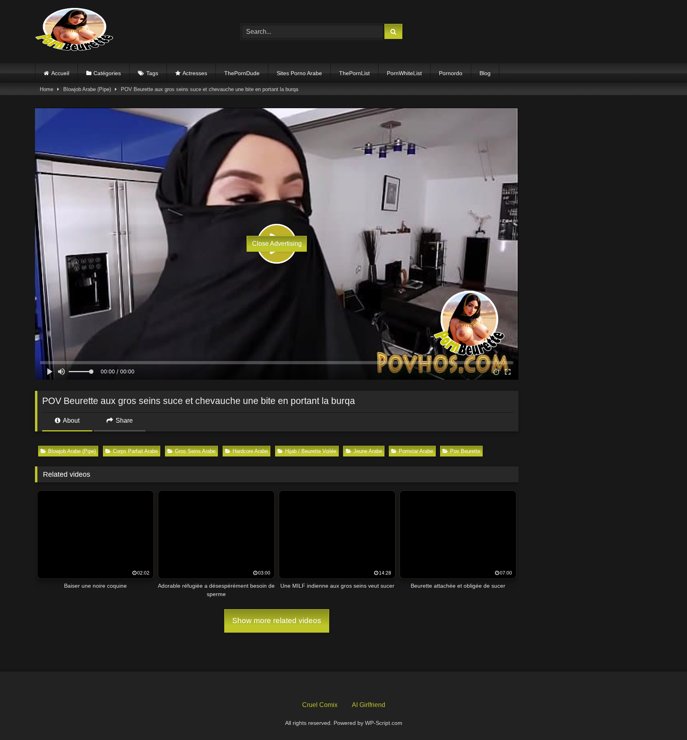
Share (123, 420)
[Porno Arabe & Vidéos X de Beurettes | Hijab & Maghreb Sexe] (74, 30)
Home (46, 89)
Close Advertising (277, 243)
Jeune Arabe (367, 451)
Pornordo (450, 73)
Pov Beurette (465, 451)
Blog (485, 73)
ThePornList (354, 73)
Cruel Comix (320, 704)
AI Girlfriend (368, 704)
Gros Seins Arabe (195, 451)
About (71, 420)
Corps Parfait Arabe (135, 451)
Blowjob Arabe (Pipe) (87, 89)
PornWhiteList (404, 73)
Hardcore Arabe (250, 451)
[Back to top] (662, 716)
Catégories (107, 73)
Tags (152, 73)
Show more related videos (276, 620)
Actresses (194, 73)
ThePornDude (242, 73)
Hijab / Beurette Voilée (310, 451)
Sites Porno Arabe (299, 73)
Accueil (60, 73)
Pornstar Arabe (416, 451)
